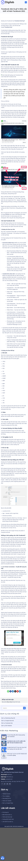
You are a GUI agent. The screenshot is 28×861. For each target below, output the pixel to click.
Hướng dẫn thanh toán (8, 819)
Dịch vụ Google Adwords (7, 720)
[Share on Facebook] (10, 691)
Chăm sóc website (6, 800)
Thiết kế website (6, 793)
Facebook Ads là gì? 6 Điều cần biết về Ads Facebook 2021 (16, 742)
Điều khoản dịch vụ (7, 814)
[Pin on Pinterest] (17, 691)
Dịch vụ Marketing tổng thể (8, 718)
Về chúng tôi (5, 812)
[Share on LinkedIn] (20, 691)
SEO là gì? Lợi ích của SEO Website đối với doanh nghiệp (17, 754)
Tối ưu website (6, 796)
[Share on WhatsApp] (8, 691)
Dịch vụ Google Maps (7, 803)
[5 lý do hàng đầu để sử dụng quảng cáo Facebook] (4, 737)
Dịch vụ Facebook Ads (7, 723)
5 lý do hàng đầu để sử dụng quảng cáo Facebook (16, 735)
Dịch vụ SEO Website (6, 725)
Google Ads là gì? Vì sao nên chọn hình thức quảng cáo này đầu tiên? (16, 748)
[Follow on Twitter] (5, 784)
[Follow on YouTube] (10, 784)
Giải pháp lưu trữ (6, 798)
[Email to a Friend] (15, 691)
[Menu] (26, 2)
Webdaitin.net (20, 826)
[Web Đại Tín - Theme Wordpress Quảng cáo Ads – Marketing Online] (7, 2)
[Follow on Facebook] (2, 784)
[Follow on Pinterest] (7, 784)
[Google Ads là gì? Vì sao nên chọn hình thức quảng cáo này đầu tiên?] (4, 749)
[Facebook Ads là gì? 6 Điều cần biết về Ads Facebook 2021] (4, 743)
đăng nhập (9, 702)
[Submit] (24, 708)
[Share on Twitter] (13, 691)
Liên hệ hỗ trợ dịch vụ (7, 821)
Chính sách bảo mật (7, 817)
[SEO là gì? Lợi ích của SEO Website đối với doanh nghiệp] (4, 755)
